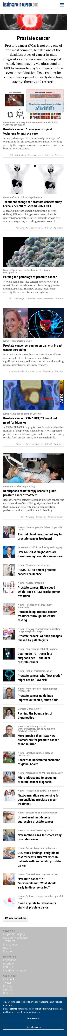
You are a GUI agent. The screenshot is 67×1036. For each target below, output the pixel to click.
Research (8, 951)
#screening (48, 371)
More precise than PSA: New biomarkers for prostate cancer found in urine (38, 740)
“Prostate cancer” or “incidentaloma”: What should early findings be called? (37, 883)
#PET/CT (48, 227)
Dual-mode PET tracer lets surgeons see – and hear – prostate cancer (35, 658)
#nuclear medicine (34, 227)
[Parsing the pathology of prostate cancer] (33, 252)
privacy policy (27, 1008)
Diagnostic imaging (14, 934)
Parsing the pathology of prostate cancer (30, 277)
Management (10, 944)
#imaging (20, 227)
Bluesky (7, 986)
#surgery (59, 155)
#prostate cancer (35, 155)
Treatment (9, 941)
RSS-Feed (8, 993)
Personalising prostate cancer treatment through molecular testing (37, 616)
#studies (49, 155)
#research (48, 298)
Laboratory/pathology (15, 937)
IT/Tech (7, 948)
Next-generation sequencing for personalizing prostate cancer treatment (39, 799)
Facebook (8, 979)
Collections (9, 960)
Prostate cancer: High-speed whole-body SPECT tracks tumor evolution (39, 592)
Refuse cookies (33, 1018)
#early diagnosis (16, 371)
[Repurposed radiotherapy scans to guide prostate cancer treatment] (33, 468)
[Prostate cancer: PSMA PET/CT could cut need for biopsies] (33, 395)
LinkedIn (8, 989)
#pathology (19, 298)
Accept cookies (34, 1027)
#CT (22, 516)
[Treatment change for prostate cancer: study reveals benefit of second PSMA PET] (33, 179)
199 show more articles (15, 918)
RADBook (8, 963)
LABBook (8, 967)
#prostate (58, 227)
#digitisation (20, 155)
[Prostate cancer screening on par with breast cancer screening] (33, 323)
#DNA (10, 298)
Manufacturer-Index (14, 970)
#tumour (59, 298)
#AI (11, 155)
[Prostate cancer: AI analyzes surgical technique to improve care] (33, 104)
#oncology (41, 516)
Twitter (7, 982)
